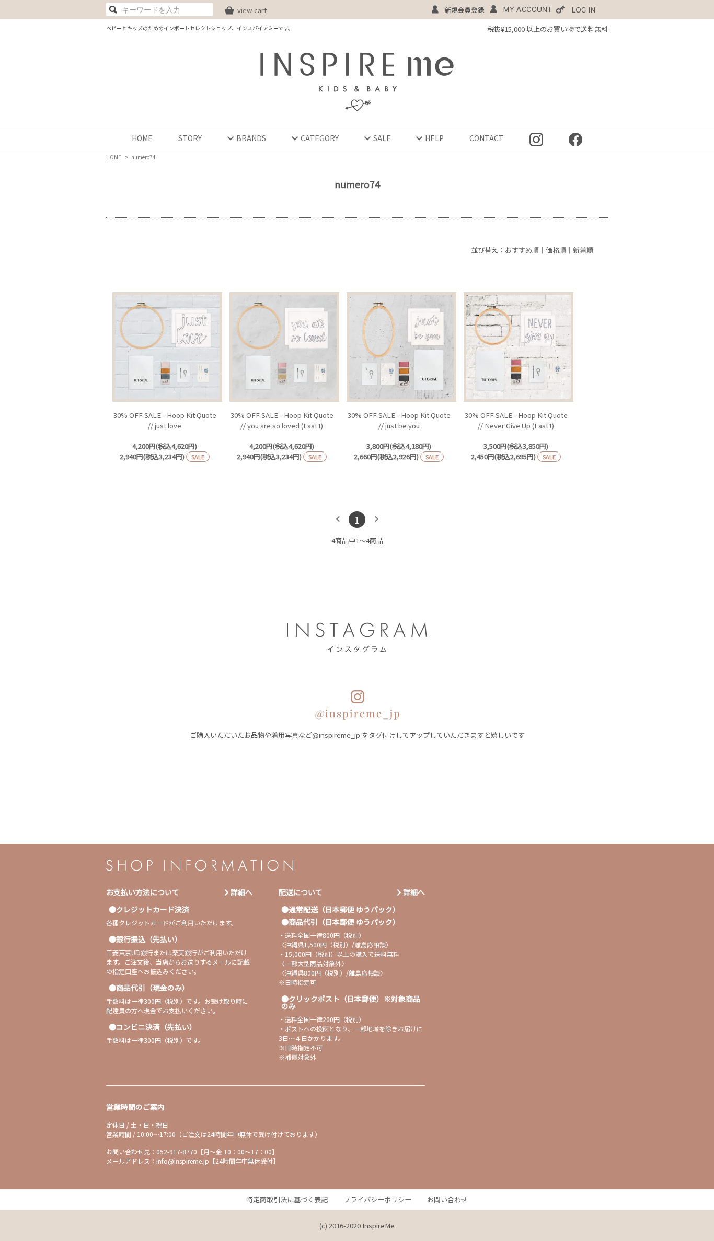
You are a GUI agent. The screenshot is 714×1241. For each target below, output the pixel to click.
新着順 (583, 250)
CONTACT (486, 138)
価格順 (556, 250)
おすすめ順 (522, 250)
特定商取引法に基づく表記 (287, 1199)
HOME (142, 138)
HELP (434, 138)
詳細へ (240, 892)
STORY (190, 138)
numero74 (143, 157)
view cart (252, 10)
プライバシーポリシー (377, 1199)
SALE (382, 138)
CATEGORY (320, 138)
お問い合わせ (447, 1199)
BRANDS (251, 138)
